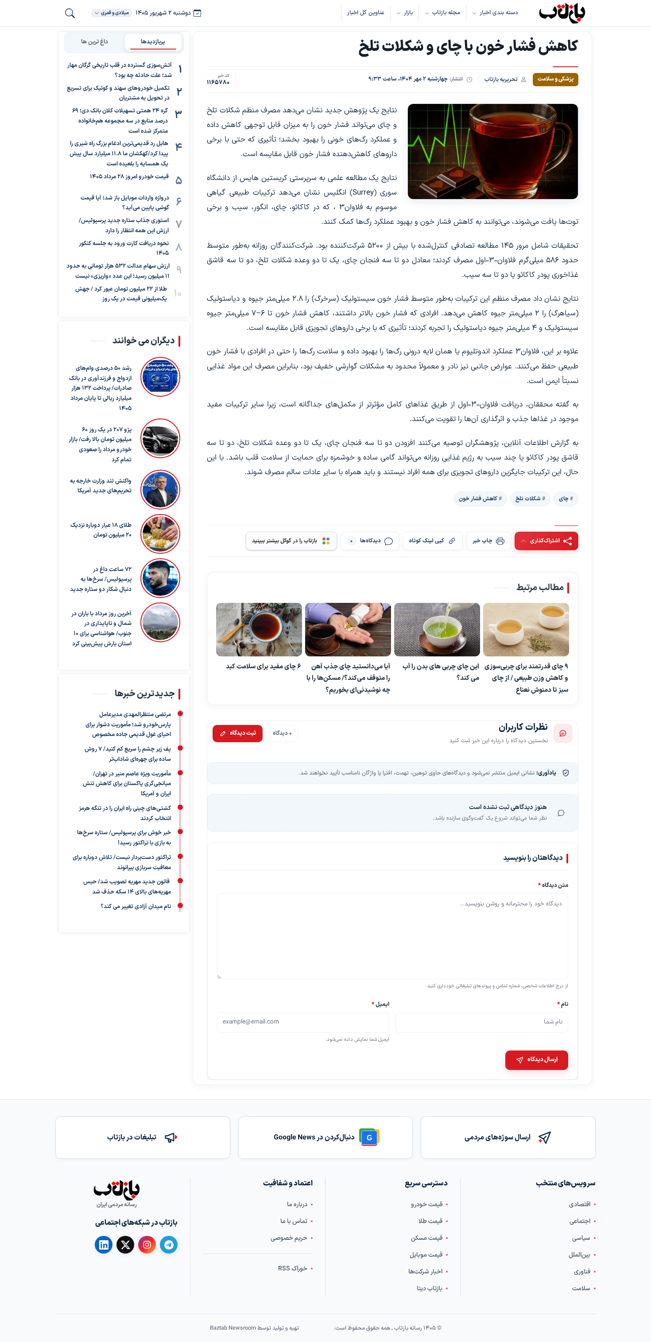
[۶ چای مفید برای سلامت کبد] (259, 630)
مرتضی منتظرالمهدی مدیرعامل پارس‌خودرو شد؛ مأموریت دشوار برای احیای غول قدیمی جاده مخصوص (128, 724)
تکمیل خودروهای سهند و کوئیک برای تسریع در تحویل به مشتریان (118, 93)
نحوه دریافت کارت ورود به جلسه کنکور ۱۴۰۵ (124, 248)
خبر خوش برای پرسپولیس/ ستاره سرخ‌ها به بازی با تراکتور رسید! (124, 837)
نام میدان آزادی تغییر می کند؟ (136, 906)
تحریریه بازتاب (501, 79)
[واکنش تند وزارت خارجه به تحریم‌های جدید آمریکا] (160, 490)
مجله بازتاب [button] (446, 12)
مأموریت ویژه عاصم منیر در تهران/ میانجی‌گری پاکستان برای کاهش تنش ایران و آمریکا (127, 783)
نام (562, 1004)
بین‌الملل (579, 1255)
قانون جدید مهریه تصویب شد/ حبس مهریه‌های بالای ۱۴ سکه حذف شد (127, 887)
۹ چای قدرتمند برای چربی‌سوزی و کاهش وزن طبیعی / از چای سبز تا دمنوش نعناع (526, 678)
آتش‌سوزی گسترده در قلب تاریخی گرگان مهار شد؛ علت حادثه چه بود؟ (119, 70)
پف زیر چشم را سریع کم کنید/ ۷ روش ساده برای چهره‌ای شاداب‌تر (128, 754)
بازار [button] (408, 12)
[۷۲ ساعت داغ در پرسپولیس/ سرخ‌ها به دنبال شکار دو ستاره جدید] (160, 578)
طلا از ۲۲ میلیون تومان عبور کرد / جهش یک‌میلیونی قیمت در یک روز (121, 294)
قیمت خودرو (426, 1204)
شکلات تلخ (528, 499)
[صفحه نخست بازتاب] (116, 1190)
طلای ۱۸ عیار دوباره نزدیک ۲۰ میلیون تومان (101, 530)
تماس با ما (293, 1221)
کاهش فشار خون (478, 499)
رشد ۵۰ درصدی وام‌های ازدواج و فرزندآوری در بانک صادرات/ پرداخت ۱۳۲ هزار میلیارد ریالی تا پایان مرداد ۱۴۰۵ (100, 388)
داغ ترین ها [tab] (94, 42)
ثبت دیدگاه (243, 733)
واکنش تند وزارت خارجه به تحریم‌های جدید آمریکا (101, 486)
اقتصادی (579, 1204)
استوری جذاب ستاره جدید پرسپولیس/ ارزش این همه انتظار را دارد (124, 225)
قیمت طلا (430, 1221)
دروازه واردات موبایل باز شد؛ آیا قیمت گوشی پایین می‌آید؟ (125, 203)
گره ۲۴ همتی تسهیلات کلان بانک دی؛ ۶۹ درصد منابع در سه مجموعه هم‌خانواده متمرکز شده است (120, 121)
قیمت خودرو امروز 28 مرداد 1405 (129, 177)
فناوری (582, 1272)
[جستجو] (70, 13)
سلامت (581, 1288)
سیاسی (581, 1238)
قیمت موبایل (426, 1255)
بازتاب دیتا (429, 1288)
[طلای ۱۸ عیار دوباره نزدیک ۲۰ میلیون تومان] (160, 534)
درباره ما (297, 1204)
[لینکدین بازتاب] (103, 1245)
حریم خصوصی (289, 1238)
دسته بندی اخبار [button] (499, 12)
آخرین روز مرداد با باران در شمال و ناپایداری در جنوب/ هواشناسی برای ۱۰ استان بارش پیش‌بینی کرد (101, 629)
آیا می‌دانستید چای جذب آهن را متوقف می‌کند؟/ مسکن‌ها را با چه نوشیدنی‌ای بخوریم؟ (348, 678)
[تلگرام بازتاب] (169, 1245)
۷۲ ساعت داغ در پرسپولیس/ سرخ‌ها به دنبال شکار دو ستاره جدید (101, 579)
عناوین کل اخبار (365, 12)
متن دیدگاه (553, 885)
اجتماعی (580, 1221)
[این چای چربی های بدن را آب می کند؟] (437, 629)
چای (564, 499)
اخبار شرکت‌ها (425, 1272)
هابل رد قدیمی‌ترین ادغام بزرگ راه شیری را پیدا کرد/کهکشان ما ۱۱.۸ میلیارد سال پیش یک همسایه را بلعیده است (119, 154)
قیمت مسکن (426, 1238)
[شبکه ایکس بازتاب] (125, 1245)
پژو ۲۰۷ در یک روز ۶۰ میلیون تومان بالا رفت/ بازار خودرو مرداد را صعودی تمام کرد (100, 445)
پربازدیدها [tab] (153, 42)
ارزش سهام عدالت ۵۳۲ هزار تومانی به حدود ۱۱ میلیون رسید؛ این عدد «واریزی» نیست (118, 271)
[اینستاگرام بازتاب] (147, 1245)
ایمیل (381, 1004)
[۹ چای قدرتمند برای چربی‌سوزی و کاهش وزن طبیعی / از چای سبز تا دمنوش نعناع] (526, 630)
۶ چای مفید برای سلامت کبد (263, 666)
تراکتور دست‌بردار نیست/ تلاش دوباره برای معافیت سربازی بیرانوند (122, 862)
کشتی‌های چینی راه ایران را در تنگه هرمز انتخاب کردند (125, 813)
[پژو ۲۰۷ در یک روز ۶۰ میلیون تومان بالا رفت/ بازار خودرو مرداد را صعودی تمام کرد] (160, 441)
